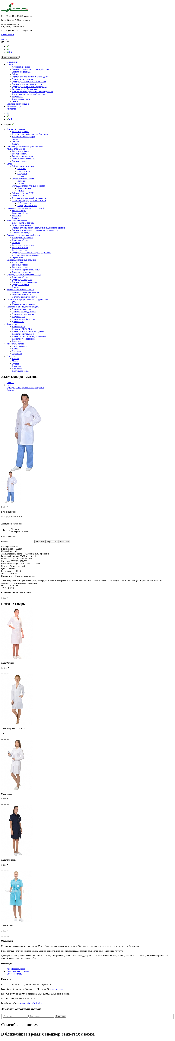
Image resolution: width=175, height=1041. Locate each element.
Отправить (60, 1016)
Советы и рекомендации (18, 104)
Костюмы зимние (20, 247)
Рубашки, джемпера (21, 272)
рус (2, 41)
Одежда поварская (20, 284)
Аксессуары (17, 262)
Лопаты (15, 349)
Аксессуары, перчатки (22, 237)
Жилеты (16, 242)
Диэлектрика (18, 321)
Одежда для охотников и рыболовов (29, 81)
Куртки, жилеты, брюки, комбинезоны (30, 134)
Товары (10, 64)
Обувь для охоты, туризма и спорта (28, 186)
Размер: (6, 530)
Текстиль (16, 101)
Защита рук (17, 96)
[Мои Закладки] (8, 49)
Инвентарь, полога (21, 99)
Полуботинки (24, 171)
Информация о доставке (18, 971)
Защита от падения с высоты (25, 292)
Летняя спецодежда (21, 67)
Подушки (16, 366)
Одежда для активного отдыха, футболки (31, 252)
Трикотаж (16, 139)
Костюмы (16, 215)
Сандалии (22, 173)
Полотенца (17, 368)
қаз (7, 41)
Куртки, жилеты (19, 154)
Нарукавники (18, 326)
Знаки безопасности (21, 294)
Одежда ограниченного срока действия (30, 69)
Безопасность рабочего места (25, 89)
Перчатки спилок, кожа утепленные (29, 336)
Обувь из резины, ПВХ (23, 193)
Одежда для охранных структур (27, 84)
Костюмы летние (20, 250)
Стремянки (17, 353)
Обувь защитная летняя (23, 166)
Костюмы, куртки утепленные (26, 270)
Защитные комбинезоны (23, 319)
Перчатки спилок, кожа (23, 334)
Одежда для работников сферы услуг (29, 86)
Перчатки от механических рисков (28, 331)
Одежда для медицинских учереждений (30, 77)
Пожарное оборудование (23, 304)
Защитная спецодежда (22, 79)
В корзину (40, 542)
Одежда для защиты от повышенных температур (35, 230)
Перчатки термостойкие (23, 339)
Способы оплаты (14, 974)
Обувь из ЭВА (18, 196)
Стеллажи (16, 351)
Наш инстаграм (7, 35)
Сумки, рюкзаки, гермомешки (26, 255)
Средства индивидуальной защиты (28, 94)
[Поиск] (8, 46)
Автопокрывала (19, 346)
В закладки (64, 542)
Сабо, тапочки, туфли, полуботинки (29, 200)
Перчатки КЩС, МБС (22, 329)
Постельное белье (20, 371)
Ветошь (15, 358)
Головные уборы (20, 213)
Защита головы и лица (22, 309)
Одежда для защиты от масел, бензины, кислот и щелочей (39, 228)
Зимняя (21, 191)
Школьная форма (14, 106)
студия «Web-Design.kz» (31, 1003)
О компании (12, 62)
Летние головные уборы (23, 136)
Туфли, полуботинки (27, 205)
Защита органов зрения (23, 314)
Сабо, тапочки (24, 203)
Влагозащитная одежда (23, 223)
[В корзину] (2, 673)
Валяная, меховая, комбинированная (29, 198)
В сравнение (51, 542)
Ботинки (22, 168)
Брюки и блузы (19, 210)
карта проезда (56, 989)
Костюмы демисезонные (23, 245)
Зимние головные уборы (23, 159)
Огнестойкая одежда (21, 225)
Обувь (15, 74)
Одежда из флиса (20, 161)
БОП (14, 302)
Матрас (15, 361)
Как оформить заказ (16, 969)
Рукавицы (16, 341)
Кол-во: (4, 541)
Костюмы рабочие (20, 131)
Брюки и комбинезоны (22, 156)
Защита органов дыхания (24, 311)
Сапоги (21, 176)
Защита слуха (18, 316)
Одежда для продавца (22, 279)
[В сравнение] (8, 673)
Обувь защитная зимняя (23, 178)
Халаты (15, 144)
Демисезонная (24, 188)
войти (4, 39)
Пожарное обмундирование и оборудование (32, 91)
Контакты (11, 109)
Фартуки (16, 141)
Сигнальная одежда (21, 233)
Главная (10, 382)
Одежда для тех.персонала (24, 282)
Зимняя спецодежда (21, 72)
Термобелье (17, 257)
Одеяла (15, 363)
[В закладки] (5, 673)
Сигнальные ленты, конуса (24, 297)
